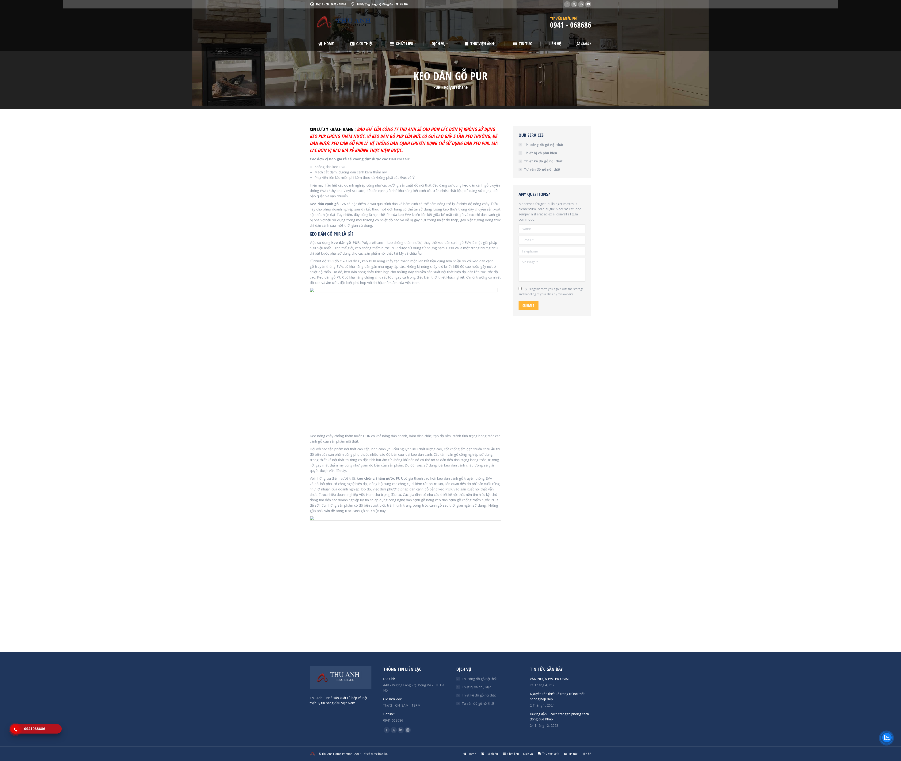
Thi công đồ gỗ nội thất (544, 144)
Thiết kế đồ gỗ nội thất (543, 161)
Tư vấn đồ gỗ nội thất (542, 169)
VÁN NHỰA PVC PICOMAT (550, 679)
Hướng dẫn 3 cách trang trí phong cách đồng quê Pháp (559, 716)
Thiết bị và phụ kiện (540, 153)
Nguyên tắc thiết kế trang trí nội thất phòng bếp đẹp (557, 696)
